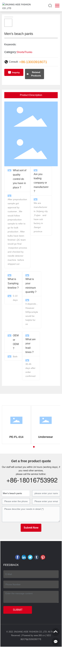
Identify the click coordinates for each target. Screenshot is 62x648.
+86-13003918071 (33, 62)
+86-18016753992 (32, 479)
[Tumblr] (36, 557)
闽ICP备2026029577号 (31, 639)
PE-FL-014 (16, 437)
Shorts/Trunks (24, 52)
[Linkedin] (23, 557)
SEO (48, 635)
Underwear (45, 437)
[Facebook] (17, 557)
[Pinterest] (43, 557)
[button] (28, 447)
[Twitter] (30, 557)
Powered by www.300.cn (33, 635)
